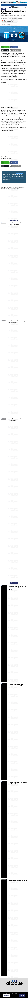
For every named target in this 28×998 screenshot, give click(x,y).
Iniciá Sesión (6, 995)
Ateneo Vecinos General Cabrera (16, 187)
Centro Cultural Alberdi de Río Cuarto (10, 188)
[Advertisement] (14, 95)
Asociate (22, 995)
